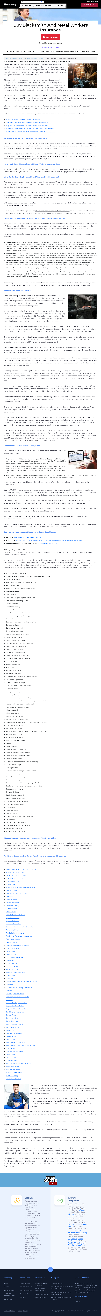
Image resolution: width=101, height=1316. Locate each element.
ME (76, 1287)
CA (83, 1283)
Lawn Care (9, 978)
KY (88, 1285)
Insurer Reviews (25, 1283)
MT (89, 1287)
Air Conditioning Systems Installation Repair (21, 869)
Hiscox (77, 1224)
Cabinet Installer (11, 890)
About (6, 1283)
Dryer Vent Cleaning (13, 918)
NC (91, 1287)
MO (84, 1287)
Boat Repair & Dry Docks (14, 878)
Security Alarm (11, 1015)
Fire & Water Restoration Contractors (19, 936)
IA (80, 1285)
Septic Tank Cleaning (13, 1018)
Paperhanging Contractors (15, 994)
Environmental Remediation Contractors (20, 927)
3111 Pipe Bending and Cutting (48, 543)
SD (85, 1291)
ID (78, 1285)
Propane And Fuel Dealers (15, 1006)
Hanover (71, 1224)
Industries (26, 6)
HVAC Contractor (12, 966)
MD (95, 1285)
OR (76, 1291)
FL (95, 1283)
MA (93, 1285)
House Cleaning (11, 963)
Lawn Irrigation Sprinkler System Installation (21, 982)
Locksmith (9, 985)
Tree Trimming (11, 1057)
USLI (83, 1245)
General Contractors (13, 948)
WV (83, 1293)
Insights (60, 6)
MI (78, 1287)
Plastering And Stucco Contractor (17, 997)
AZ (80, 1283)
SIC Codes (23, 1297)
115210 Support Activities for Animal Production (32, 540)
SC (82, 1291)
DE (92, 1283)
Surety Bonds (10, 1039)
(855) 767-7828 (51, 47)
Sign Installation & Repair (14, 1024)
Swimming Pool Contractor (15, 1042)
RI (80, 1291)
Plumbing (9, 1000)
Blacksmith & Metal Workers (16, 875)
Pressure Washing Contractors (16, 1003)
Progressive (72, 1239)
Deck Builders (11, 912)
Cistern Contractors (13, 903)
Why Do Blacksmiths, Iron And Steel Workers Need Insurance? (27, 126)
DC (90, 1283)
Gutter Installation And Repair (16, 957)
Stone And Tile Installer (14, 1033)
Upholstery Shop (11, 1060)
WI (81, 1293)
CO (85, 1283)
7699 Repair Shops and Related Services (27, 537)
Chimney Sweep (11, 900)
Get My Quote (89, 5)
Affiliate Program (9, 1290)
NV (78, 1289)
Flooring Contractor (13, 939)
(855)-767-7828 (92, 2)
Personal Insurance (26, 1286)
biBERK (71, 1214)
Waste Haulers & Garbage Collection (18, 1064)
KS (86, 1285)
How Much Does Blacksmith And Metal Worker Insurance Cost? (28, 123)
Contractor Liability (12, 906)
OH (91, 1289)
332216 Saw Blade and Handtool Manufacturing (65, 540)
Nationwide (72, 1231)
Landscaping (10, 975)
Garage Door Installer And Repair (17, 945)
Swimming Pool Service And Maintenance (20, 1045)
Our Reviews (8, 1299)
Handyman (10, 960)
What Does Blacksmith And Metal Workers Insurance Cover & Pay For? (30, 132)
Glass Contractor (12, 951)
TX (89, 1291)
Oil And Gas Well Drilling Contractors (19, 988)
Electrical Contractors (13, 924)
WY (87, 1293)
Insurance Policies (43, 6)
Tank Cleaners (10, 1048)
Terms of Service (9, 1311)
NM (86, 1289)
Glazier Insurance (12, 954)
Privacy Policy (23, 1311)
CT (87, 1283)
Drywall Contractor (12, 921)
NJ (84, 1289)
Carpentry (9, 896)
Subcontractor (11, 1036)
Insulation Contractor (13, 969)
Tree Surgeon (10, 1054)
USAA (78, 1245)
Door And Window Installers (15, 915)
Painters (9, 991)
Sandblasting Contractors (15, 1012)
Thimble (82, 1243)
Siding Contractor (12, 1021)
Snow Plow (10, 1030)
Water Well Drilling (12, 1067)
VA (94, 1291)
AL (76, 1283)
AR (78, 1283)
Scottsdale (72, 1241)
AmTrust (81, 1210)
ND (94, 1287)
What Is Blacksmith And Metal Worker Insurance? (23, 120)
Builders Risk (10, 884)
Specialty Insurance (26, 1290)
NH (81, 1289)
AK (76, 1302)
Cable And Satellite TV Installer (16, 893)
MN (81, 1287)
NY (89, 1289)
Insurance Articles (41, 1297)
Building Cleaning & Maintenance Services (20, 887)
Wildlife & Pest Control (14, 1073)
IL (81, 1285)
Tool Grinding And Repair (14, 1051)
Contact (6, 1286)
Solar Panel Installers (13, 1027)
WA (78, 1293)
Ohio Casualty (81, 1233)
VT (75, 1293)
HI (79, 1302)
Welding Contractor (13, 1070)
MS (86, 1287)
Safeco (80, 1239)
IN (84, 1285)
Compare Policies (56, 1283)
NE (76, 1289)
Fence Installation (12, 930)
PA (78, 1291)
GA (76, 1285)
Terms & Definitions (41, 1294)
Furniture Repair (11, 942)
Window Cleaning (12, 1076)
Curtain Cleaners (11, 909)
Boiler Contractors (12, 881)
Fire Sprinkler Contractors (15, 933)
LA (90, 1285)
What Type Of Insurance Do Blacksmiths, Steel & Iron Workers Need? (30, 129)
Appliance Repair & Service (15, 872)
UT (92, 1291)
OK (94, 1289)
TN (87, 1291)
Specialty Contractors (13, 1079)
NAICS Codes (24, 1293)
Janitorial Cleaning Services (15, 972)
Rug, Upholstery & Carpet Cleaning (18, 1009)
